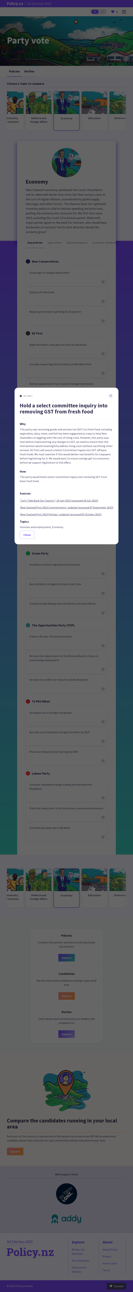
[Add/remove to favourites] (110, 396)
